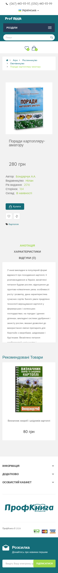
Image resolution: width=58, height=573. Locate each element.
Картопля (14, 224)
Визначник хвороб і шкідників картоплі (29, 420)
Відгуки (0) (27, 258)
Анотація (27, 245)
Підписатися (44, 563)
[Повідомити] (29, 435)
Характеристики (27, 251)
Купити (17, 206)
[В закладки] (22, 435)
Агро (15, 60)
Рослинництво (29, 60)
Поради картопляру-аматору (25, 66)
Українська (29, 10)
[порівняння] (36, 435)
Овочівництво (17, 63)
